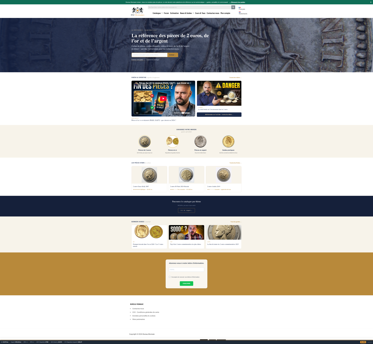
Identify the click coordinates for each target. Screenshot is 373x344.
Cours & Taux (200, 13)
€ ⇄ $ (363, 342)
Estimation (174, 13)
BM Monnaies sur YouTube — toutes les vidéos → (219, 114)
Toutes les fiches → (235, 163)
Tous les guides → (235, 221)
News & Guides (186, 13)
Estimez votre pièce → (138, 60)
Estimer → (172, 55)
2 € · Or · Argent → (186, 210)
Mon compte (225, 13)
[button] (157, 13)
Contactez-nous (213, 13)
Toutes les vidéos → (235, 77)
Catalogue (157, 13)
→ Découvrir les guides (237, 2)
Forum (166, 13)
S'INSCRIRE (186, 283)
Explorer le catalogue (153, 60)
